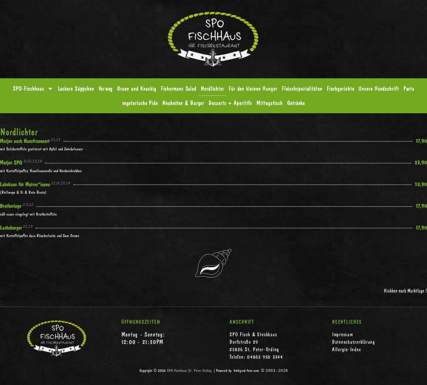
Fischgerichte (340, 88)
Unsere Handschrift (378, 88)
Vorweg (105, 88)
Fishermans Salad (178, 88)
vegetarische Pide (140, 103)
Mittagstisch (269, 103)
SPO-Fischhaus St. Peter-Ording (189, 370)
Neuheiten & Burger (183, 103)
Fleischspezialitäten (302, 88)
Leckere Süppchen (76, 88)
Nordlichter (212, 88)
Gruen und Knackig (136, 88)
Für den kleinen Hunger (253, 88)
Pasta (408, 88)
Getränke (296, 103)
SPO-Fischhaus (28, 88)
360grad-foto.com (246, 370)
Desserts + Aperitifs (230, 103)
